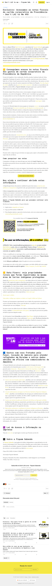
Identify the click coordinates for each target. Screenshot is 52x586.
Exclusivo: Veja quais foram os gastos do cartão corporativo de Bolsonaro (19, 522)
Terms (29, 577)
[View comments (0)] (9, 23)
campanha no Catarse (17, 207)
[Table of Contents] (1, 293)
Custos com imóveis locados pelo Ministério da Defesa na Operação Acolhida (25, 400)
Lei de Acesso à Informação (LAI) (35, 367)
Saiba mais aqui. (30, 292)
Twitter (27, 266)
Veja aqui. (23, 305)
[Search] (33, 2)
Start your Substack (22, 580)
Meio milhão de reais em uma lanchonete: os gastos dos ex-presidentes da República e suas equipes (19, 547)
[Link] (1, 72)
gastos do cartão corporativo (24, 85)
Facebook (37, 266)
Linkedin (43, 266)
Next (45, 493)
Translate (5, 7)
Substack (20, 583)
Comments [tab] (6, 502)
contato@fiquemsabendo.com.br (11, 62)
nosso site (34, 245)
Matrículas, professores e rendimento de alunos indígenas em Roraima (24, 408)
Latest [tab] (7, 518)
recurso (37, 106)
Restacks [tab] (11, 502)
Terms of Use (32, 478)
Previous (8, 493)
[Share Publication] (36, 2)
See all (5, 558)
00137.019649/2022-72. (9, 119)
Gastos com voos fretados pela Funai (15, 380)
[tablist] (8, 502)
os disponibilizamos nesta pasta (20, 310)
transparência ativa (21, 135)
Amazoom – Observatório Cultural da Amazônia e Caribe (26, 369)
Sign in (48, 2)
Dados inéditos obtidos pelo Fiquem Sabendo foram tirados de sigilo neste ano (20, 551)
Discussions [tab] (12, 518)
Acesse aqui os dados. (8, 295)
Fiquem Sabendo (6, 19)
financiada (30, 318)
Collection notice (35, 577)
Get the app (32, 580)
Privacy (26, 577)
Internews (38, 371)
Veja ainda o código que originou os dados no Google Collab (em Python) (22, 298)
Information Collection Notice (25, 479)
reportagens (39, 101)
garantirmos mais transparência (17, 280)
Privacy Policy (35, 479)
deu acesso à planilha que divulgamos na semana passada (28, 108)
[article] (26, 525)
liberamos (5, 139)
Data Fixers (30, 316)
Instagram (31, 266)
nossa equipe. (29, 448)
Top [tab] (4, 518)
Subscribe (41, 2)
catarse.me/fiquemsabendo (37, 59)
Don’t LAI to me (19, 47)
